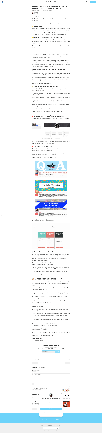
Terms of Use (56, 411)
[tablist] (36, 371)
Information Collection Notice (50, 412)
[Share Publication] (89, 2)
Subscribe (93, 1)
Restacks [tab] (38, 370)
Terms (53, 425)
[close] (61, 394)
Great (33, 338)
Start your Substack (48, 428)
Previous (35, 363)
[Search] (87, 2)
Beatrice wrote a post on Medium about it (60, 332)
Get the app (56, 428)
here (45, 19)
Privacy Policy (59, 412)
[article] (51, 389)
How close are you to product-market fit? (39, 388)
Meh (41, 338)
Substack (45, 430)
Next (67, 363)
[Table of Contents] (1, 216)
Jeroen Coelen (36, 12)
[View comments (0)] (36, 16)
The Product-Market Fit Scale (39, 387)
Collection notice (58, 425)
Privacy (50, 425)
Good (37, 338)
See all (34, 409)
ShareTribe (37, 150)
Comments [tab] (34, 370)
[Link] (30, 26)
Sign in (98, 1)
